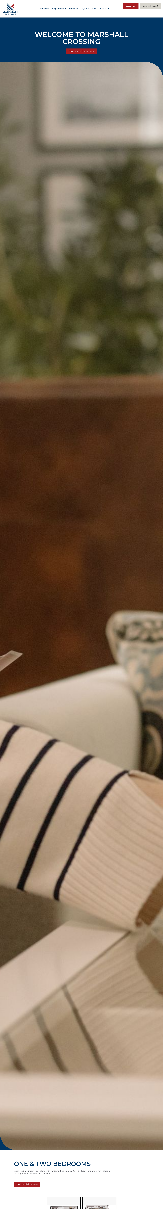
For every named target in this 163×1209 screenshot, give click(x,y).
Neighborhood (59, 9)
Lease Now (131, 6)
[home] (13, 8)
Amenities (73, 9)
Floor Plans (44, 9)
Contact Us (104, 9)
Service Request (150, 6)
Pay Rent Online (88, 9)
